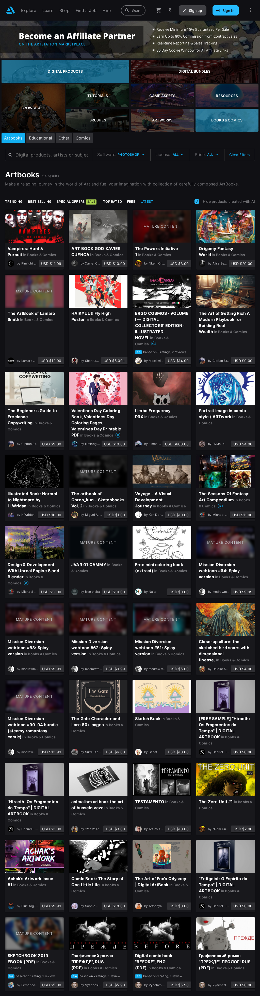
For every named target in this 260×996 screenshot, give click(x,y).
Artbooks (13, 138)
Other (63, 138)
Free (131, 201)
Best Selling (40, 201)
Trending (14, 201)
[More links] (251, 10)
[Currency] (170, 10)
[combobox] (133, 10)
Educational (40, 138)
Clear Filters (239, 154)
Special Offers (76, 201)
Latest (146, 201)
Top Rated (112, 201)
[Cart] (159, 10)
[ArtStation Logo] (10, 10)
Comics (83, 138)
